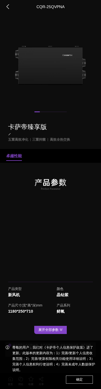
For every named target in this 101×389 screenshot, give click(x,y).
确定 (79, 379)
